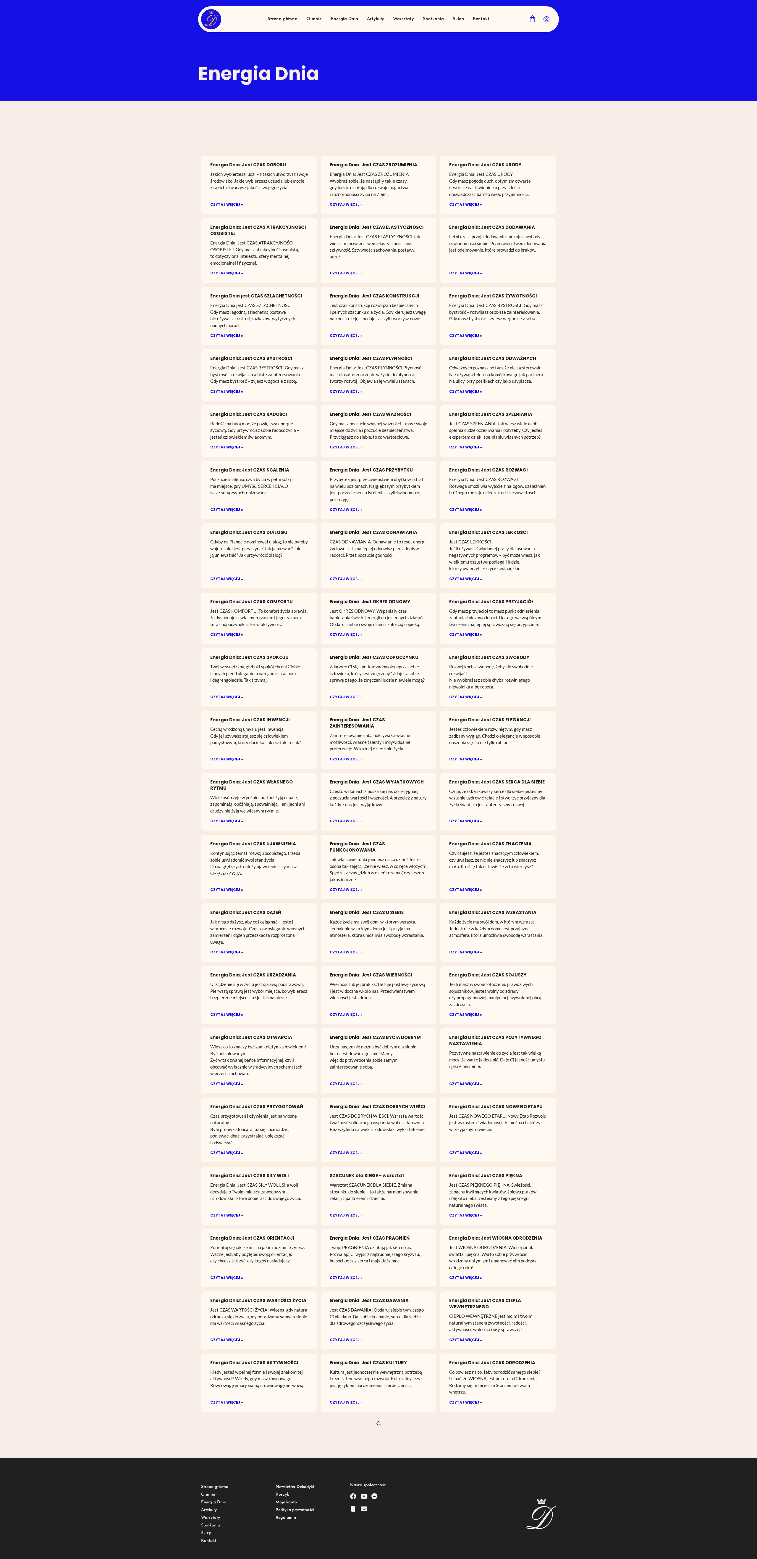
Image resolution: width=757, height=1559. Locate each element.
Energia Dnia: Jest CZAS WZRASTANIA (492, 912)
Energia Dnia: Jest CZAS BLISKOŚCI (370, 1549)
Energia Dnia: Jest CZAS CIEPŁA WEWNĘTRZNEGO (485, 1303)
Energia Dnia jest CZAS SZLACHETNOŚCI (256, 296)
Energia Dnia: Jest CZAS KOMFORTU (251, 601)
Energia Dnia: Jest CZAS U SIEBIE (367, 912)
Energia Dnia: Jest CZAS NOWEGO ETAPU (496, 1106)
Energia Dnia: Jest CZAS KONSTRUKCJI (374, 296)
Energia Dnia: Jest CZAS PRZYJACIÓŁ (491, 601)
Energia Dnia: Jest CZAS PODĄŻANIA (491, 1487)
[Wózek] (532, 19)
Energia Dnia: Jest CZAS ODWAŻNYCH (492, 358)
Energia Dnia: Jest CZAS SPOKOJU (249, 657)
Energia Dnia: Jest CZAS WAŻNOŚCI (370, 414)
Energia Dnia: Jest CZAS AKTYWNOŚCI (254, 1363)
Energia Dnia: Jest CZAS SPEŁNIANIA (490, 414)
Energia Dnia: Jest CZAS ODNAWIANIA (373, 532)
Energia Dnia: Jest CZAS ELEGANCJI (490, 720)
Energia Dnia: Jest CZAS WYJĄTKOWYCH (377, 782)
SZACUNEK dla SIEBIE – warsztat (367, 1175)
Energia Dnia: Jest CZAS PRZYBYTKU (371, 470)
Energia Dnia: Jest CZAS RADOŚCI (248, 414)
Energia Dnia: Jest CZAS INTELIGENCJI (254, 1487)
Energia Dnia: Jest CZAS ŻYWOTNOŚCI (493, 296)
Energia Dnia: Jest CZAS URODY (485, 165)
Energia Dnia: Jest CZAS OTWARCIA (251, 1037)
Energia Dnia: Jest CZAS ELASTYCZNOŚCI (377, 227)
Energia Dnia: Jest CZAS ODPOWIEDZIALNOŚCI (357, 1490)
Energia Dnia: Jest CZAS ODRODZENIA (492, 1363)
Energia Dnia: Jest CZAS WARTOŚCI (489, 1549)
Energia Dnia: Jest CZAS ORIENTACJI (252, 1238)
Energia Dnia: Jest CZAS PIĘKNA (485, 1175)
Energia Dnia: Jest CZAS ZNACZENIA (490, 844)
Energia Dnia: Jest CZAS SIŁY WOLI (249, 1175)
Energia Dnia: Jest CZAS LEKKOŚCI (488, 532)
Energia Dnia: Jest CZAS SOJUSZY (487, 975)
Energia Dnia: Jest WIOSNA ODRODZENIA (495, 1238)
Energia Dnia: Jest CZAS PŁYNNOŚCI (371, 358)
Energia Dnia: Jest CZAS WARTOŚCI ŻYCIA (258, 1300)
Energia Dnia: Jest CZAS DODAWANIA (492, 227)
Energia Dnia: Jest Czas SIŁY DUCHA (251, 1425)
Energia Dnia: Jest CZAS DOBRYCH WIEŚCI (378, 1106)
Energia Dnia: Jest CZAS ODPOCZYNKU (374, 657)
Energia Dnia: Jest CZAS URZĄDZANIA (253, 975)
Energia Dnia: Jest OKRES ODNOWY (370, 601)
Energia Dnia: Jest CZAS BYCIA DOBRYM (375, 1037)
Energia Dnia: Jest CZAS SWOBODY (489, 657)
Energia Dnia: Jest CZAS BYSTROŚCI (251, 358)
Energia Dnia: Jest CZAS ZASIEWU (248, 1549)
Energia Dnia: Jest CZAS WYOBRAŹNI (372, 1425)
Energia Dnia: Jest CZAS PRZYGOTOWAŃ (256, 1106)
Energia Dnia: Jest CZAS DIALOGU (248, 532)
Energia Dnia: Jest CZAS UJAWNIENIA (253, 844)
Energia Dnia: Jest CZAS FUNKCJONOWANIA (357, 847)
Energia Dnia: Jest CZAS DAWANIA (369, 1300)
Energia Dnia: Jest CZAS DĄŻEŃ (245, 912)
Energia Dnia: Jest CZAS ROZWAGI (488, 470)
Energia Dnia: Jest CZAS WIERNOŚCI (371, 975)
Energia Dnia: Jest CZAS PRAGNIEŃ (370, 1238)
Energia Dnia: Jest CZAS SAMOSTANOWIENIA (476, 1428)
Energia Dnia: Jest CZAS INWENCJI (250, 720)
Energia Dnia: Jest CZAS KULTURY (368, 1363)
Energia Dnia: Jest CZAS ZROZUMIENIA (373, 165)
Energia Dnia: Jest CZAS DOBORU (248, 165)
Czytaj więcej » (226, 204)
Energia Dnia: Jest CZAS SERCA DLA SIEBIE (497, 782)
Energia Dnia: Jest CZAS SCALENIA (249, 470)
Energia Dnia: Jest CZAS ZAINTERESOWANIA (357, 723)
